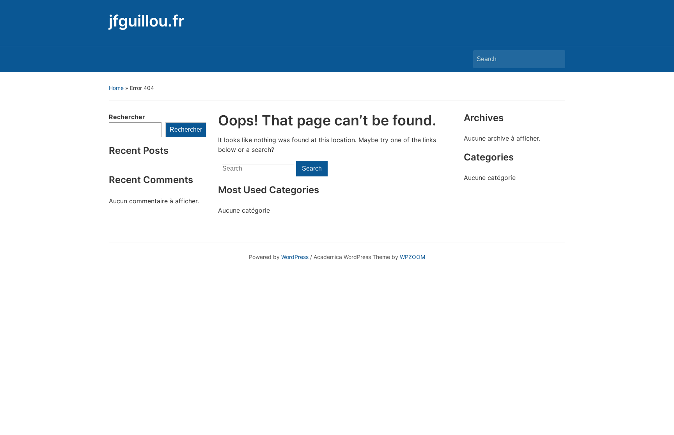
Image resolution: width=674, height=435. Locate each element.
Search (555, 59)
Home (116, 88)
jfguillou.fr (146, 20)
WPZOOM (412, 257)
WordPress (295, 257)
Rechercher (127, 117)
